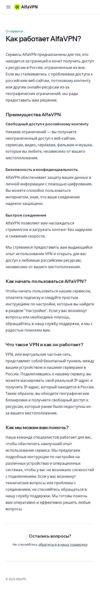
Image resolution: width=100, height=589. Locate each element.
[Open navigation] (8, 7)
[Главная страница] (26, 7)
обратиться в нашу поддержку (62, 544)
